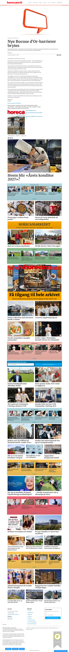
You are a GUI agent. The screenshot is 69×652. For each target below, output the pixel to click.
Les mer (31, 629)
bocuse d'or (23, 135)
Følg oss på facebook (32, 623)
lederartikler (11, 135)
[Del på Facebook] (57, 55)
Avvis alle (22, 648)
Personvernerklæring (32, 621)
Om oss (49, 2)
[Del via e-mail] (60, 55)
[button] (9, 191)
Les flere (34, 198)
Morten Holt (10, 617)
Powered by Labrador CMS (34, 650)
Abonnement (35, 2)
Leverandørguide (31, 619)
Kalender (30, 618)
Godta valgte (15, 648)
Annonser (45, 2)
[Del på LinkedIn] (59, 55)
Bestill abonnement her (30, 110)
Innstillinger (8, 648)
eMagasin (58, 2)
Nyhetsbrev (54, 2)
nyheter (18, 135)
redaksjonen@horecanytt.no (13, 614)
